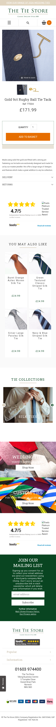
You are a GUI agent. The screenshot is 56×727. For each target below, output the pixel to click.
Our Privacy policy (28, 614)
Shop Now (28, 467)
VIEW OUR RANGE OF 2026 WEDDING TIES (28, 2)
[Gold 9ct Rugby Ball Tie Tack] (22, 90)
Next (52, 405)
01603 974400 (28, 669)
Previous (6, 405)
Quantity (23, 127)
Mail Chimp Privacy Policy (27, 612)
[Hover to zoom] (28, 55)
